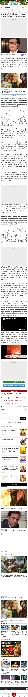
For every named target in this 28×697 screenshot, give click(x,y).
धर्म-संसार (11, 400)
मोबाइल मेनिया (6, 673)
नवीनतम (5, 660)
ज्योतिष (22, 398)
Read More (7, 356)
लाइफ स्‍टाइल (4, 400)
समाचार (2, 11)
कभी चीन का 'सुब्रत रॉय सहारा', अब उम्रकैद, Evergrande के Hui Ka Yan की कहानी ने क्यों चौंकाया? (5, 633)
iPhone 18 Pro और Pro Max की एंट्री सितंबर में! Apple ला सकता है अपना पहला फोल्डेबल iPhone (15, 683)
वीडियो (4, 637)
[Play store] (23, 7)
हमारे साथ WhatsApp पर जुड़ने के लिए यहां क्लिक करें (14, 382)
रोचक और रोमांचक (16, 403)
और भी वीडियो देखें (5, 639)
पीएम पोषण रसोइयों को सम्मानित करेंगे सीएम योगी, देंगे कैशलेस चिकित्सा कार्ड (15, 669)
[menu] (2, 7)
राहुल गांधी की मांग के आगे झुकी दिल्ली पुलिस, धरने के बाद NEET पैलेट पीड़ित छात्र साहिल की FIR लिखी (15, 633)
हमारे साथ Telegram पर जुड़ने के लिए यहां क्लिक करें (14, 385)
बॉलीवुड (8, 11)
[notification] (25, 7)
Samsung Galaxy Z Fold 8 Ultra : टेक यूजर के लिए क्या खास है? (5, 683)
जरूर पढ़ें (5, 623)
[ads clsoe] (27, 689)
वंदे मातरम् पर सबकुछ (16, 11)
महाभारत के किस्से (18, 400)
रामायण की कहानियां (6, 403)
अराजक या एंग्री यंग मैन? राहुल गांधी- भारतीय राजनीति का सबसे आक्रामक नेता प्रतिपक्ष (5, 669)
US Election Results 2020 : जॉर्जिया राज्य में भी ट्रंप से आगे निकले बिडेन (13, 394)
